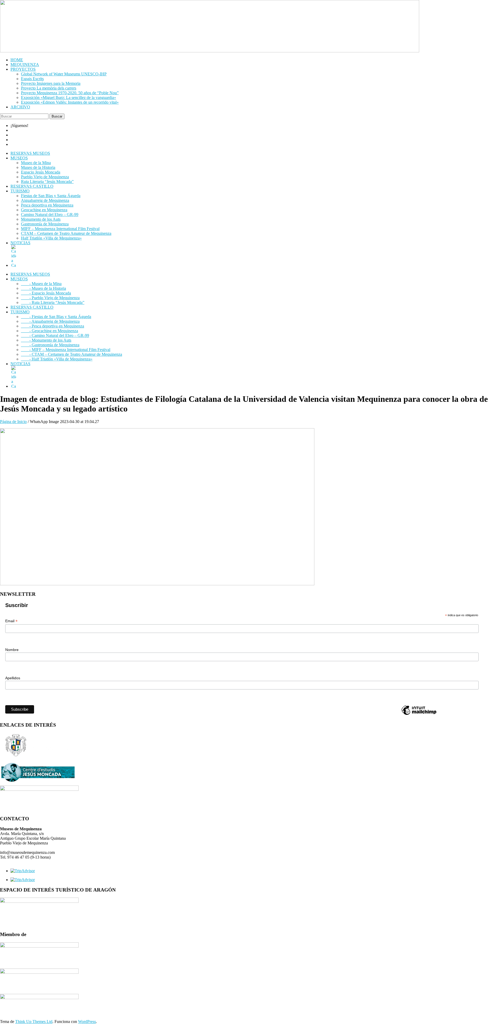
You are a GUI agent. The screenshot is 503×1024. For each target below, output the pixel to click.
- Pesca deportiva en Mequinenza (52, 326)
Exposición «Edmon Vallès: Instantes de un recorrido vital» (70, 102)
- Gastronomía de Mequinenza (50, 345)
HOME (16, 60)
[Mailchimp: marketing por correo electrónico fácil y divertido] (419, 714)
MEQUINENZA (24, 64)
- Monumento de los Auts (46, 340)
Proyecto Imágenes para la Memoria (50, 83)
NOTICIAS (20, 243)
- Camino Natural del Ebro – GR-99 (55, 335)
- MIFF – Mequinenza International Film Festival (65, 349)
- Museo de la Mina (41, 283)
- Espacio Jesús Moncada (46, 293)
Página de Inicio (13, 421)
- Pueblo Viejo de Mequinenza (50, 298)
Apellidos (12, 678)
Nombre (12, 650)
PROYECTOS (23, 69)
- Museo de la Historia (43, 288)
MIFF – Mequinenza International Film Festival (60, 228)
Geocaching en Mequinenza (44, 210)
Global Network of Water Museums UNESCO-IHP (64, 74)
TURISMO (20, 191)
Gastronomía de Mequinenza (45, 224)
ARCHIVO (20, 107)
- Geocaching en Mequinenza (49, 331)
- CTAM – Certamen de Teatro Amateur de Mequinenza (71, 354)
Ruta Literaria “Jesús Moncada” (47, 181)
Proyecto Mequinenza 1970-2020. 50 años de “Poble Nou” (70, 93)
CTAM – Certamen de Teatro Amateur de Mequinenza (66, 233)
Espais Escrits (32, 78)
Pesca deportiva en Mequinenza (47, 205)
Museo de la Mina (36, 162)
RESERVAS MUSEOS (30, 153)
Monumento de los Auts (41, 219)
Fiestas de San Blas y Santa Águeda (50, 195)
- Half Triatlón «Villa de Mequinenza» (56, 359)
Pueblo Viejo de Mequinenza (45, 177)
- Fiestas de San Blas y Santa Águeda (56, 316)
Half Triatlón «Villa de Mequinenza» (51, 238)
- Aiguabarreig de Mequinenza (50, 321)
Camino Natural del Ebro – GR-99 (49, 214)
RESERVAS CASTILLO (31, 186)
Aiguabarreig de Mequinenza (45, 200)
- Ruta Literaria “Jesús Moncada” (52, 302)
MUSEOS (19, 158)
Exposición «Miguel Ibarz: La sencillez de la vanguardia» (68, 97)
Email (11, 621)
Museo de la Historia (38, 167)
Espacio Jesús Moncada (40, 172)
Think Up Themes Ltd (33, 1021)
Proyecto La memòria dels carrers (48, 88)
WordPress (87, 1021)
